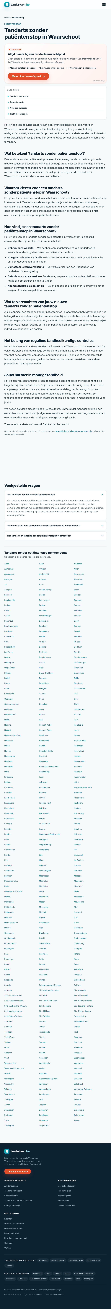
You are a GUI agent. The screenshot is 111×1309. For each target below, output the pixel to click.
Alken (76, 569)
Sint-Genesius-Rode (13, 995)
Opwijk (42, 938)
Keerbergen (9, 798)
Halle (41, 720)
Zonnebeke (79, 1110)
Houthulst (78, 766)
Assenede (78, 584)
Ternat (77, 1026)
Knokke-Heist (45, 803)
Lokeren (42, 865)
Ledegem (43, 839)
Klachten (8, 1219)
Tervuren (8, 1032)
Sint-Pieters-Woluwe (13, 1016)
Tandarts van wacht (19, 96)
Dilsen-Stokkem (46, 673)
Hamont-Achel (45, 725)
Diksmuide (78, 667)
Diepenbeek (9, 667)
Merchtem (43, 896)
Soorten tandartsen (66, 1205)
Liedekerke (44, 850)
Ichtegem (8, 777)
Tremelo (42, 1042)
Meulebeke (79, 902)
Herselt (42, 746)
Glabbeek (8, 709)
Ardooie (42, 579)
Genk (41, 699)
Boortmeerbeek (11, 626)
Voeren (42, 1053)
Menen (7, 896)
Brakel (77, 631)
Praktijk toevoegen (19, 114)
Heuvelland (79, 751)
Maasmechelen (11, 881)
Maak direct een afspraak (26, 76)
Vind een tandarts (18, 108)
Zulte (6, 1120)
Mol (75, 907)
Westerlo (43, 1073)
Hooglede (43, 761)
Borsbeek (8, 631)
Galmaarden (79, 688)
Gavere (42, 693)
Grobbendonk (10, 714)
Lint (6, 860)
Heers (76, 730)
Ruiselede (8, 980)
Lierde (7, 855)
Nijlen (76, 922)
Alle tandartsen (11, 1186)
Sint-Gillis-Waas (81, 995)
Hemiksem (43, 735)
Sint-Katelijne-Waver (83, 1000)
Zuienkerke (79, 1115)
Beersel (77, 595)
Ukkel (6, 1047)
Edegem (42, 678)
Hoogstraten (79, 761)
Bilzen (7, 615)
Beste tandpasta (11, 1233)
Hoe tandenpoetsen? (13, 1228)
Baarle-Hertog (45, 589)
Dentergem (9, 662)
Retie (76, 964)
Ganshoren (9, 693)
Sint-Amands (80, 990)
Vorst (6, 1058)
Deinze (7, 657)
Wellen (42, 1068)
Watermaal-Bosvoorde (14, 1068)
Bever (6, 610)
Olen (41, 928)
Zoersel (77, 1104)
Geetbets (8, 699)
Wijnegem (43, 1084)
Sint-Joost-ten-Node (48, 1000)
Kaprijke (42, 792)
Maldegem (79, 881)
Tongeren (78, 1037)
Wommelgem (45, 1089)
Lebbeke (78, 834)
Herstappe (78, 746)
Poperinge (8, 959)
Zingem (42, 1104)
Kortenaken (44, 813)
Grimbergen (79, 709)
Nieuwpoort (44, 922)
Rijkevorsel (44, 969)
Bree (6, 642)
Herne (7, 746)
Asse (41, 584)
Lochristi (8, 865)
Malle (6, 886)
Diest (41, 667)
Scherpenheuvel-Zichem (50, 985)
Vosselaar (43, 1058)
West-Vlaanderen (76, 1260)
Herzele (7, 751)
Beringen (78, 600)
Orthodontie (63, 1200)
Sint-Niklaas (44, 1011)
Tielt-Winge (9, 1037)
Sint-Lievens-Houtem (83, 1006)
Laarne (42, 829)
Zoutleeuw (43, 1115)
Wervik (7, 1073)
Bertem (77, 605)
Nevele (42, 917)
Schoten (8, 990)
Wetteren (78, 1073)
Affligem (42, 569)
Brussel (77, 642)
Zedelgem (8, 1099)
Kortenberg (79, 813)
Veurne (42, 1047)
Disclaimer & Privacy (12, 1294)
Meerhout (78, 886)
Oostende (78, 928)
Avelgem (8, 589)
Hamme (7, 725)
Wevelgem (9, 1078)
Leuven (77, 844)
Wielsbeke (9, 1084)
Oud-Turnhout (10, 943)
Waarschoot (79, 1058)
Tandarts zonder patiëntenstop (18, 1200)
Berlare (42, 605)
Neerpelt (8, 917)
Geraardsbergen (11, 704)
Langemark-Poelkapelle (49, 834)
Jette (76, 782)
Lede (6, 839)
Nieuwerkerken (11, 922)
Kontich (77, 808)
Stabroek (8, 1021)
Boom (76, 621)
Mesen (42, 902)
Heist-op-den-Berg (12, 735)
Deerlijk (77, 652)
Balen (76, 589)
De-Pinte (43, 652)
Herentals (8, 740)
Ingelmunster (80, 777)
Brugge (42, 642)
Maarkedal (44, 876)
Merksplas (9, 902)
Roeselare (78, 969)
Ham (76, 720)
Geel (76, 693)
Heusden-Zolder (46, 751)
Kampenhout (44, 787)
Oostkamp (43, 933)
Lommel (77, 865)
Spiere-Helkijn (80, 1016)
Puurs (76, 959)
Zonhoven (43, 1110)
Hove (6, 771)
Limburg (9, 1266)
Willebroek (78, 1084)
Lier (75, 850)
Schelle (7, 985)
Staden (42, 1021)
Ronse (7, 974)
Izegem (7, 782)
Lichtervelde (9, 850)
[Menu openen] (104, 4)
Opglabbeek (9, 938)
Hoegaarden (9, 756)
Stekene (8, 1026)
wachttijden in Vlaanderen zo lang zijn (74, 431)
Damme (42, 647)
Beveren (42, 610)
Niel (75, 917)
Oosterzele (9, 933)
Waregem (78, 1063)
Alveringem (9, 574)
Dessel (42, 662)
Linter (41, 860)
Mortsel (42, 912)
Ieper (41, 777)
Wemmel (78, 1068)
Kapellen (8, 792)
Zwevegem (9, 1125)
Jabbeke (43, 782)
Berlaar (7, 605)
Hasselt (7, 730)
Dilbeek (7, 673)
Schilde (77, 985)
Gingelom (43, 704)
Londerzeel (9, 870)
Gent (76, 699)
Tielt (76, 1032)
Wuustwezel (9, 1094)
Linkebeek (78, 855)
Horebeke (8, 766)
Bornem (77, 626)
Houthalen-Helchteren (48, 766)
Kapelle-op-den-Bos (83, 787)
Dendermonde (80, 657)
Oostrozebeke (80, 933)
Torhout (7, 1042)
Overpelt (78, 948)
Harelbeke (78, 725)
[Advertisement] (55, 459)
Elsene (7, 683)
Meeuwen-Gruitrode (13, 891)
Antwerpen (79, 574)
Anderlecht (44, 574)
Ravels (42, 964)
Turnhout (78, 1042)
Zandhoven (44, 1094)
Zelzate (77, 1099)
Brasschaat (9, 636)
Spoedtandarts (17, 102)
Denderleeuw (45, 657)
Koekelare (78, 803)
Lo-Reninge (79, 860)
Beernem (8, 595)
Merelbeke (79, 896)
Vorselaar (78, 1053)
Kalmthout (8, 787)
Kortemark (8, 813)
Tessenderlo (44, 1032)
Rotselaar (78, 974)
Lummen (8, 876)
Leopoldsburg (45, 844)
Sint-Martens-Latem (13, 1011)
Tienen (42, 1037)
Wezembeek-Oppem (48, 1078)
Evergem (43, 688)
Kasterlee (78, 792)
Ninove (7, 928)
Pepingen (43, 954)
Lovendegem (45, 870)
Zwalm (77, 1120)
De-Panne (8, 652)
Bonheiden (43, 621)
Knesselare (9, 803)
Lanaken (78, 829)
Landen (7, 834)
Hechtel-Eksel (45, 730)
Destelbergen (80, 662)
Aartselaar (8, 569)
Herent (77, 735)
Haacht (42, 714)
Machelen (43, 881)
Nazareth (78, 912)
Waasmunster (10, 1063)
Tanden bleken (64, 1191)
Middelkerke (9, 907)
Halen (6, 720)
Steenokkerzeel (81, 1021)
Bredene (77, 636)
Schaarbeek (79, 980)
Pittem (77, 954)
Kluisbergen (79, 798)
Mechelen (43, 886)
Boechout (8, 621)
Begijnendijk (9, 600)
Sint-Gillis (43, 995)
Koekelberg (9, 808)
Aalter (41, 563)
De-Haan (78, 647)
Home (6, 17)
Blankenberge (45, 615)
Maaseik (77, 876)
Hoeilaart (43, 756)
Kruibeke (8, 824)
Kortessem (9, 818)
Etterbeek (78, 683)
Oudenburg (79, 943)
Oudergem (9, 948)
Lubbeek (78, 870)
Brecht (42, 636)
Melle (76, 891)
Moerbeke (43, 907)
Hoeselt (77, 756)
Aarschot (78, 563)
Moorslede (9, 912)
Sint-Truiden (44, 1016)
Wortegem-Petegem (83, 1089)
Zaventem (78, 1094)
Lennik (7, 844)
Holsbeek (8, 761)
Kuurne (77, 824)
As (5, 584)
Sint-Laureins (45, 1006)
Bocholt (77, 615)
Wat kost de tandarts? (14, 1223)
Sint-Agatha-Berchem (48, 990)
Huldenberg (44, 771)
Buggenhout (9, 647)
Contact (7, 1248)
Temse (42, 1026)
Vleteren (8, 1053)
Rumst (42, 980)
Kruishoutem (44, 824)
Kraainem (78, 818)
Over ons (8, 1243)
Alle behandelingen (66, 1186)
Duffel (6, 678)
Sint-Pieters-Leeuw (82, 1011)
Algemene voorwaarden (32, 1294)
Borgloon (43, 626)
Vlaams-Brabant (93, 1260)
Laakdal (7, 829)
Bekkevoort (44, 600)
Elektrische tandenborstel (15, 1238)
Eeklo (76, 678)
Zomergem (9, 1110)
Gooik (41, 709)
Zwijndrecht (44, 1125)
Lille (41, 855)
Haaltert (77, 714)
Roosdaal (43, 974)
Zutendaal (43, 1120)
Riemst (7, 969)
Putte (41, 959)
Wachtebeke (44, 1063)
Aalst (6, 563)
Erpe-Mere (44, 683)
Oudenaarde (44, 943)
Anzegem (8, 579)
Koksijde (42, 808)
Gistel (76, 704)
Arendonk (78, 579)
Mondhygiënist (64, 1195)
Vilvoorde (78, 1047)
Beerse (42, 595)
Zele (41, 1099)
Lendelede (78, 839)
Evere (6, 688)
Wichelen (78, 1078)
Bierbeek (78, 610)
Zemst (7, 1104)
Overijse (42, 948)
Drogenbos (79, 673)
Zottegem (8, 1115)
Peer (6, 954)
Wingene (8, 1089)
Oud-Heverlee (80, 938)
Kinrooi (42, 798)
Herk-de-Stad (80, 740)
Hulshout (78, 771)
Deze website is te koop (54, 1294)
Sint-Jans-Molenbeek (13, 1000)
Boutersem (44, 631)
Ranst (6, 964)
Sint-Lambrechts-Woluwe (15, 1006)
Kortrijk (42, 818)
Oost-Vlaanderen (58, 1260)
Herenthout (44, 740)
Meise (41, 891)
